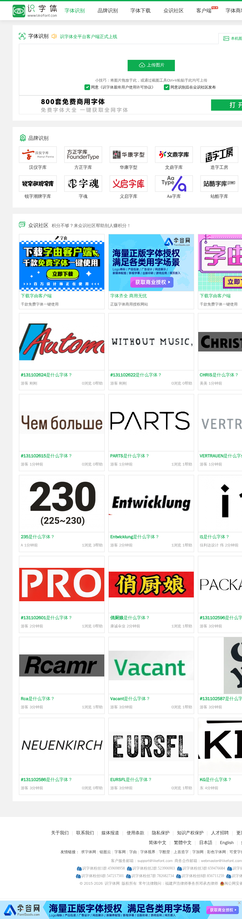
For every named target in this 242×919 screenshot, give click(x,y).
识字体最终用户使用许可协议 (127, 87)
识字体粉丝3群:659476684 (203, 868)
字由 (133, 851)
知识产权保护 (190, 833)
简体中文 (157, 842)
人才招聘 (220, 833)
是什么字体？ (46, 375)
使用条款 (135, 833)
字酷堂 (164, 851)
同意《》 (123, 87)
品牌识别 (108, 11)
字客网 (120, 851)
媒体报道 (110, 833)
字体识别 (75, 11)
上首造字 (181, 851)
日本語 (205, 842)
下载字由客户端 (36, 296)
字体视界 (147, 851)
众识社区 (174, 11)
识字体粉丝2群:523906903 (153, 868)
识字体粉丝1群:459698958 (103, 868)
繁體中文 (183, 842)
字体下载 (140, 11)
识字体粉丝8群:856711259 (203, 876)
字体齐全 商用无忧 (128, 296)
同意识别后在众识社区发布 (193, 87)
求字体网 (88, 851)
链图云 (105, 851)
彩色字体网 (216, 851)
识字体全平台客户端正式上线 (88, 36)
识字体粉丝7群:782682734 (152, 876)
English (227, 842)
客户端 (203, 11)
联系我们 (85, 833)
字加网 (198, 851)
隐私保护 (161, 833)
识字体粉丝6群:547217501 (102, 876)
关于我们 (60, 833)
